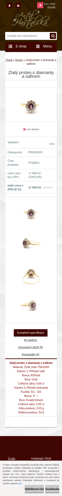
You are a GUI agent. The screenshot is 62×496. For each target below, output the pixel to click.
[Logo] (31, 19)
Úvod (9, 60)
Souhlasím (52, 489)
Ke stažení (30, 340)
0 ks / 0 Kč (49, 4)
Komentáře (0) (30, 354)
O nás (11, 458)
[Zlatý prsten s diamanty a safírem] (31, 214)
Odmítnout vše (34, 489)
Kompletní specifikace (30, 332)
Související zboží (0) (30, 347)
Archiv (19, 60)
